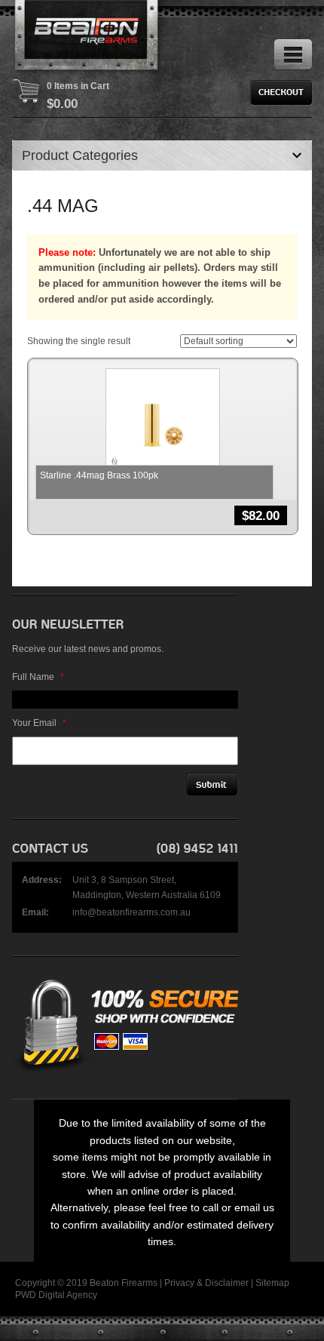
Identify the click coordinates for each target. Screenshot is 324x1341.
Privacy (179, 1283)
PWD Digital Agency (56, 1295)
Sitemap (272, 1283)
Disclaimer (227, 1283)
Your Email (39, 723)
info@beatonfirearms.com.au (131, 912)
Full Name (38, 677)
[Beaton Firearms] (87, 37)
